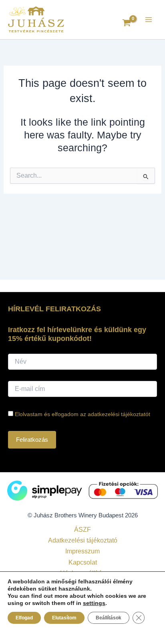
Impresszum (82, 551)
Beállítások (108, 618)
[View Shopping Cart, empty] (126, 23)
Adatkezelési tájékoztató (82, 540)
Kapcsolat (82, 562)
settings (94, 603)
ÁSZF (82, 529)
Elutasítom (64, 618)
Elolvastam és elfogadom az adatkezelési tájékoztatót (82, 414)
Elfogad (24, 618)
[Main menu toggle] (148, 19)
